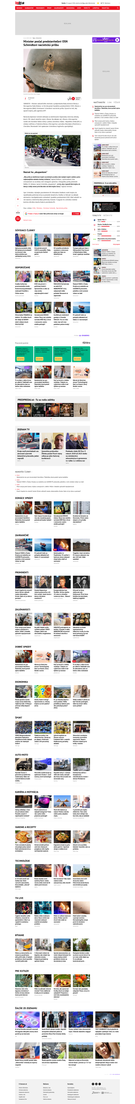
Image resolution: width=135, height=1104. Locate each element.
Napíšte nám (22, 1097)
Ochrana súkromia (23, 1090)
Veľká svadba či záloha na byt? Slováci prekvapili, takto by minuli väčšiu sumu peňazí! (81, 703)
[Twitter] (99, 1084)
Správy (18, 460)
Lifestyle (96, 8)
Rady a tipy (56, 851)
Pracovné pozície (21, 343)
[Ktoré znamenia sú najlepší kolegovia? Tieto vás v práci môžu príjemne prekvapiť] (43, 801)
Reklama (46, 1084)
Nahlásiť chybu (27, 220)
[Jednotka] (94, 230)
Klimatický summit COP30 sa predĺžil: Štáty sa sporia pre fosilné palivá (42, 251)
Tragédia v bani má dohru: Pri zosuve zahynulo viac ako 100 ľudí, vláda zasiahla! (81, 556)
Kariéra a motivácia (26, 791)
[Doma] (94, 234)
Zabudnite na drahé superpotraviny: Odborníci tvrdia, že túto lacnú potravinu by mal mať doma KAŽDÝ (81, 631)
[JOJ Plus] (94, 239)
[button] (73, 98)
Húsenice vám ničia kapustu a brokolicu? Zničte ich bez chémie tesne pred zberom (22, 992)
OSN (33, 208)
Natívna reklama (47, 1099)
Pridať (77, 214)
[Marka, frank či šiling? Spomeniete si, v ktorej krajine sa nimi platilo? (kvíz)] (43, 691)
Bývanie (19, 935)
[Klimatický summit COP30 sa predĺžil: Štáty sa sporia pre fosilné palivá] (43, 240)
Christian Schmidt (49, 208)
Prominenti (40, 8)
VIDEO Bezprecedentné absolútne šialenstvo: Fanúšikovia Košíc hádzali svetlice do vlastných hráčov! (23, 739)
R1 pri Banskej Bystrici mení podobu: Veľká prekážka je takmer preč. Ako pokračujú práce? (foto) (62, 704)
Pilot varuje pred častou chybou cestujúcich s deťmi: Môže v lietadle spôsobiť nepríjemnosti (45, 486)
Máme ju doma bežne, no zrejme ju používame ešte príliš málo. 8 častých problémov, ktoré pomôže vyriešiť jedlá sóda (23, 957)
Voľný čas (105, 8)
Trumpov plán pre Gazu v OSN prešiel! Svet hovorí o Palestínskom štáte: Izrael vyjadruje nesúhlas (81, 251)
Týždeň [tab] (116, 102)
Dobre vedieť (18, 388)
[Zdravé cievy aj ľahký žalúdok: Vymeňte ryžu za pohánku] (81, 836)
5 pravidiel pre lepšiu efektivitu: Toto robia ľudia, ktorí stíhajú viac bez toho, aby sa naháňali (81, 813)
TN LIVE (19, 898)
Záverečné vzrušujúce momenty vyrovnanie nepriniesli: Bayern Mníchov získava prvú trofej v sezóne (80, 739)
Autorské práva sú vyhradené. (99, 1089)
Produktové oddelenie (73, 1090)
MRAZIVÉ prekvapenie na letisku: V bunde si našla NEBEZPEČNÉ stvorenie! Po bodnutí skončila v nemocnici (62, 631)
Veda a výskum (57, 885)
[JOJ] (94, 225)
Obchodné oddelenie (73, 1092)
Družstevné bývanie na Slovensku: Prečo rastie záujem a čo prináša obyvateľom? (80, 519)
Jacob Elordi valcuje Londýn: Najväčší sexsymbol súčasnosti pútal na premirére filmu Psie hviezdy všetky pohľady (109, 207)
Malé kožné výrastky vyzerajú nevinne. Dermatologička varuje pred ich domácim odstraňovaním (80, 920)
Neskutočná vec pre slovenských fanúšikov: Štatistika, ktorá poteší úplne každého (41, 383)
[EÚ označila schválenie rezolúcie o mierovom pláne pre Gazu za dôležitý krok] (62, 240)
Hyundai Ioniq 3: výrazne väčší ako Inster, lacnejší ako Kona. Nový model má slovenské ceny (62, 776)
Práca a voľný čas (58, 818)
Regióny (75, 524)
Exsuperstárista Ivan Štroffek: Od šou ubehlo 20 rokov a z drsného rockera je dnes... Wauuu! (62, 593)
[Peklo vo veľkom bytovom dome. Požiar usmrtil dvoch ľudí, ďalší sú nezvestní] (62, 907)
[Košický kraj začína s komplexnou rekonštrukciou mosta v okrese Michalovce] (81, 764)
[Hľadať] (118, 8)
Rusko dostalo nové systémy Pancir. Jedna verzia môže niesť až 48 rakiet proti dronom (42, 882)
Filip (83, 3)
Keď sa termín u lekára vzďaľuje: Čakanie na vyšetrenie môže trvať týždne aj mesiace (61, 383)
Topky (34, 38)
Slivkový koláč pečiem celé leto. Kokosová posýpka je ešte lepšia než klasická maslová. (41, 848)
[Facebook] (93, 1084)
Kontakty (70, 1084)
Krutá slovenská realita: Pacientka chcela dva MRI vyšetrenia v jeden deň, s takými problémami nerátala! (110, 271)
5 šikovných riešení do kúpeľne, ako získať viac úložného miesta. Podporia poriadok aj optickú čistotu (42, 957)
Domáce (19, 8)
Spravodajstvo (71, 1088)
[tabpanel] (106, 122)
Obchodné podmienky (48, 1092)
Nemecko (75, 745)
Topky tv (87, 8)
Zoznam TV (23, 429)
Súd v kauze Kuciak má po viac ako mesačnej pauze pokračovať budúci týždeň (42, 518)
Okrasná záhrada (38, 995)
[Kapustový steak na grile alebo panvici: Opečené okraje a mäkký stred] (62, 836)
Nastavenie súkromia (24, 1092)
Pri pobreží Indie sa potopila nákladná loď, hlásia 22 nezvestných (41, 555)
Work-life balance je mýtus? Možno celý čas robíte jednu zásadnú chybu (61, 813)
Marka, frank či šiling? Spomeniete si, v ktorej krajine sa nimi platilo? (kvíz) (42, 703)
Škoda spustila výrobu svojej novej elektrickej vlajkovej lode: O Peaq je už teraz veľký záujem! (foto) (23, 704)
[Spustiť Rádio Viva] (105, 38)
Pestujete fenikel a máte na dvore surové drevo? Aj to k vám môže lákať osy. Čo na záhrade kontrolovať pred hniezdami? (81, 957)
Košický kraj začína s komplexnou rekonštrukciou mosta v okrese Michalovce (80, 776)
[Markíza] (94, 220)
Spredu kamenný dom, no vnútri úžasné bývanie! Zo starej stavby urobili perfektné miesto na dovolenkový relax (62, 957)
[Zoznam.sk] (97, 1093)
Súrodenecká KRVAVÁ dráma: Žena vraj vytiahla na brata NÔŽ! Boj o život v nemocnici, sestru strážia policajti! (62, 520)
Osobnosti (75, 600)
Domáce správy (24, 498)
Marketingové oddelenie (74, 1097)
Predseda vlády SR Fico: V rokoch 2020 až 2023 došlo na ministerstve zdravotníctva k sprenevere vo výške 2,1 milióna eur (76, 456)
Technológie (22, 860)
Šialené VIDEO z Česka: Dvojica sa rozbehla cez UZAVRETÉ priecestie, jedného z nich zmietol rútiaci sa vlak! (50, 482)
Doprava (75, 781)
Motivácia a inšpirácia (20, 818)
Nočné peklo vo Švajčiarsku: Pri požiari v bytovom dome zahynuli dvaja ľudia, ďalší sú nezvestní (62, 557)
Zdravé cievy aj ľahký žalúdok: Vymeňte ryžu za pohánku (81, 847)
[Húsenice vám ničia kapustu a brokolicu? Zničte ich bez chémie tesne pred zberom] (23, 980)
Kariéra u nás (22, 1094)
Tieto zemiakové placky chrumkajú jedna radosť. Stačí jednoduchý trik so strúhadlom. (23, 848)
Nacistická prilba (61, 208)
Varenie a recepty (25, 827)
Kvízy (79, 8)
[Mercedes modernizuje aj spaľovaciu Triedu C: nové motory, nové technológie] (43, 764)
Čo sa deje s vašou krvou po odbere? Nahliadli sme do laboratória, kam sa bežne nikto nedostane (23, 383)
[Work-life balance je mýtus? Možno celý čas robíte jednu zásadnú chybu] (62, 801)
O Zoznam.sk (23, 1084)
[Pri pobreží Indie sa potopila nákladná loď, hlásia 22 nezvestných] (43, 545)
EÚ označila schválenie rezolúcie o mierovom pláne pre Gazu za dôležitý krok (61, 251)
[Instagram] (96, 1084)
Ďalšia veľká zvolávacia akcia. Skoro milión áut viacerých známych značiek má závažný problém (42, 920)
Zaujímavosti (59, 8)
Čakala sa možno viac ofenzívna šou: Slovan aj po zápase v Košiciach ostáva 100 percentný (42, 738)
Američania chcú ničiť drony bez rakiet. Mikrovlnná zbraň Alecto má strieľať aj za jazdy (81, 882)
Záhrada (75, 995)
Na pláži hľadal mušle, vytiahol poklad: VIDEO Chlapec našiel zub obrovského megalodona (42, 630)
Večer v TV (107, 215)
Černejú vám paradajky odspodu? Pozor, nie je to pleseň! (81, 991)
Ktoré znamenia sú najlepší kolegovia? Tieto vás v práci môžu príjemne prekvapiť (42, 813)
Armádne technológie (78, 887)
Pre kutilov (22, 970)
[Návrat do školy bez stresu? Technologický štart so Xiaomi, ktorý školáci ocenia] (43, 656)
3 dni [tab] (109, 102)
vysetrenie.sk (76, 637)
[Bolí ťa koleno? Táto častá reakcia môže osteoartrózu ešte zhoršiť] (62, 870)
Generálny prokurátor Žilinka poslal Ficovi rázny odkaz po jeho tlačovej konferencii (52, 455)
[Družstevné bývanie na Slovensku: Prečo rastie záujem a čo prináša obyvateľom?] (81, 507)
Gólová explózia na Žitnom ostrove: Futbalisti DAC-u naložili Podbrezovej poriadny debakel (62, 739)
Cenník (45, 1094)
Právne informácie (23, 1088)
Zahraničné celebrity (107, 204)
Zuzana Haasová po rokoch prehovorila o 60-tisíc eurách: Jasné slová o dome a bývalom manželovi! (42, 594)
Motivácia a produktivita (78, 818)
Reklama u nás (46, 1088)
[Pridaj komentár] (18, 199)
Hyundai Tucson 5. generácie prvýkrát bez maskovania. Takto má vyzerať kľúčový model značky (22, 777)
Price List (45, 1097)
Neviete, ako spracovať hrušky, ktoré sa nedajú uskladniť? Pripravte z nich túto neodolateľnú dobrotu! (61, 993)
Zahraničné (29, 8)
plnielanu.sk (57, 672)
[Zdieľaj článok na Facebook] (18, 205)
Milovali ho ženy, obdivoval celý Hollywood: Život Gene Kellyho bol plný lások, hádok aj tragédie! (80, 594)
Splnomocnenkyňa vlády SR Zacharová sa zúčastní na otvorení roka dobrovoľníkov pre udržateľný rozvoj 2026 (23, 252)
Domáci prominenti (38, 600)
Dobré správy (23, 646)
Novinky (56, 781)
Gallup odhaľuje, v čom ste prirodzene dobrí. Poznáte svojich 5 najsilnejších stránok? (22, 813)
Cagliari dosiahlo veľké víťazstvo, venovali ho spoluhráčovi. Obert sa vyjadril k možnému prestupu (22, 920)
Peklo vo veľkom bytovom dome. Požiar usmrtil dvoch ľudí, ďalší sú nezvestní (62, 919)
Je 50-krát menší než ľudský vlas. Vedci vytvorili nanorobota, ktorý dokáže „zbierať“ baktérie (22, 883)
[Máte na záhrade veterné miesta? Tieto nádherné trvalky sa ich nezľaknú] (43, 980)
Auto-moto (21, 754)
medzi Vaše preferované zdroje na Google (46, 214)
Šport (49, 8)
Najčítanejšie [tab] (99, 102)
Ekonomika (70, 8)
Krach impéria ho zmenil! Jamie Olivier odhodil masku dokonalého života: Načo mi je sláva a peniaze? (49, 491)
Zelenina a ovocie (19, 997)
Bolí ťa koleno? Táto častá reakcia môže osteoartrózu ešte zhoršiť (62, 881)
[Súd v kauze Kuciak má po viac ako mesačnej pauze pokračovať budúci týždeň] (43, 507)
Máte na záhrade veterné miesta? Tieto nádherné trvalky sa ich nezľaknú (42, 991)
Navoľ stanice (95, 244)
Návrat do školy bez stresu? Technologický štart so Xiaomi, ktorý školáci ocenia (80, 383)
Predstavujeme (18, 783)
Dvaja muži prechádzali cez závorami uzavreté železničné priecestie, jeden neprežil (28, 455)
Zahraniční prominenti (20, 600)
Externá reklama (47, 1090)
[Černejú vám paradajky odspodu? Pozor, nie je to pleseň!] (81, 980)
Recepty (55, 999)
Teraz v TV (96, 215)
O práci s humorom (38, 818)
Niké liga (17, 745)
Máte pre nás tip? (72, 1099)
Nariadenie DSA (23, 1099)
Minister (39, 208)
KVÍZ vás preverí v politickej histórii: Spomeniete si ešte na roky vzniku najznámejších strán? (110, 279)
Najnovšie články (23, 472)
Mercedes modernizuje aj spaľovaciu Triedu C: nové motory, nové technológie (42, 775)
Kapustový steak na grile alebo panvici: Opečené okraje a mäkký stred (62, 847)
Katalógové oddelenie (73, 1094)
